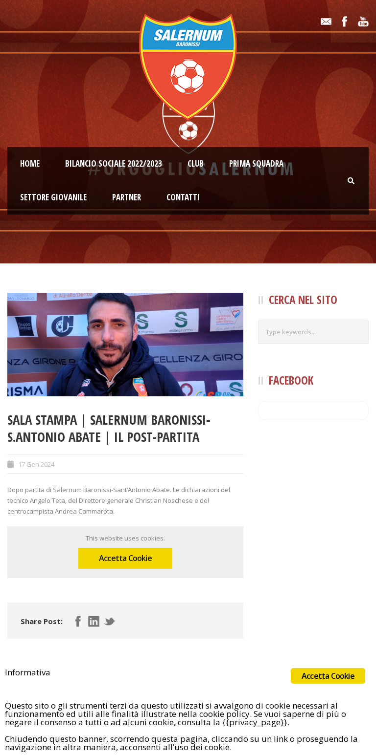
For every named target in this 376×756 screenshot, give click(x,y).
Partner (126, 197)
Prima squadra (256, 163)
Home (30, 163)
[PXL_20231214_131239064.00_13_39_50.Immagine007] (125, 344)
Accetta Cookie (125, 558)
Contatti (183, 197)
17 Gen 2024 (36, 464)
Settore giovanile (53, 197)
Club (196, 163)
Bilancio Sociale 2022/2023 (113, 163)
